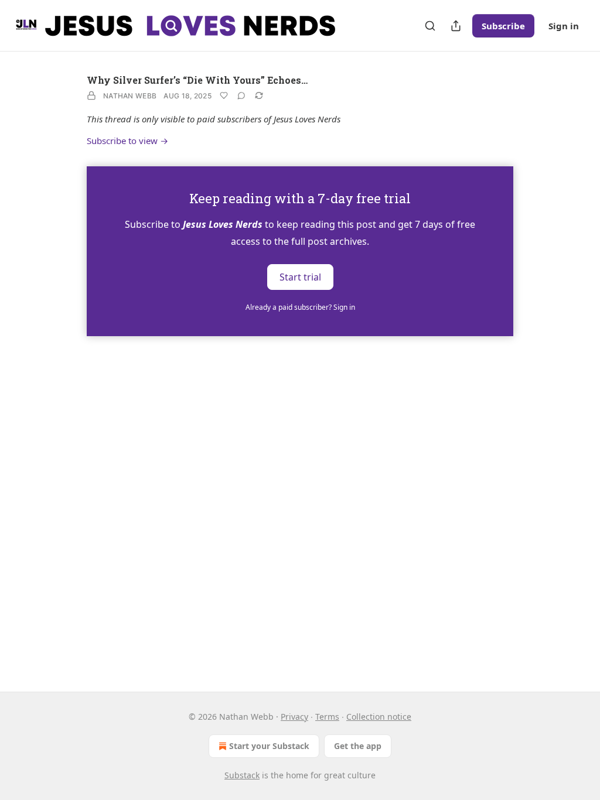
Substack (242, 775)
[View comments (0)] (241, 95)
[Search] (430, 25)
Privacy (294, 716)
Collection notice (378, 716)
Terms (327, 716)
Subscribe (503, 26)
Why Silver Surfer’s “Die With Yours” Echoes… (197, 80)
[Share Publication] (456, 25)
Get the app (357, 745)
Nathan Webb (129, 95)
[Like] (223, 95)
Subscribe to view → (127, 140)
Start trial (300, 276)
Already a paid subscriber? (300, 307)
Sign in (563, 26)
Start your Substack (269, 745)
